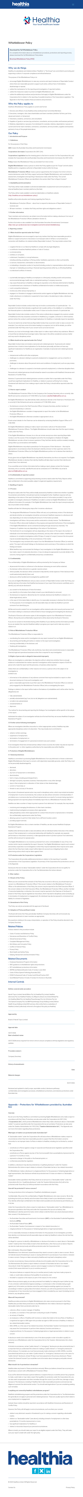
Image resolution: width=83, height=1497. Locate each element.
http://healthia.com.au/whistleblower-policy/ (23, 195)
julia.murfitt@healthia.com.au (17, 471)
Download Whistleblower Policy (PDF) (22, 59)
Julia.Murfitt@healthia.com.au (56, 396)
